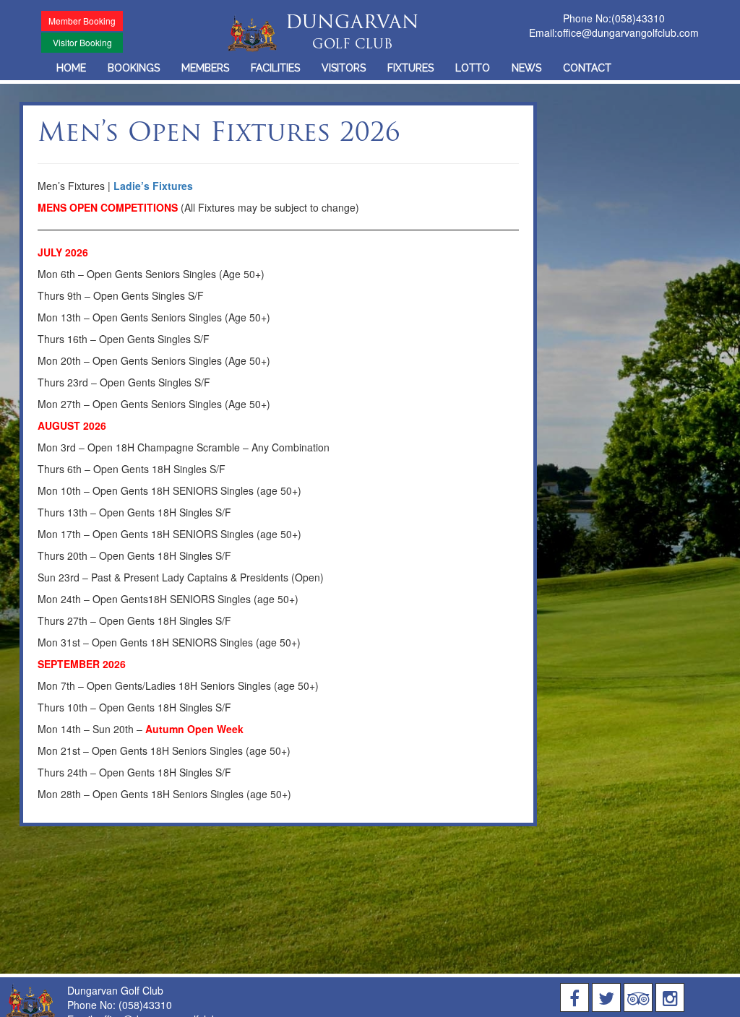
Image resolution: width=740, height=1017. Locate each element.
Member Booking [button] (82, 20)
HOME (71, 68)
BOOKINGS (134, 68)
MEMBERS (205, 68)
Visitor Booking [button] (82, 42)
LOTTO (472, 68)
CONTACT (587, 68)
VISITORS (344, 68)
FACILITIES (275, 68)
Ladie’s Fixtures (153, 185)
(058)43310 (638, 18)
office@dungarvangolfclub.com (628, 32)
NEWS (526, 68)
